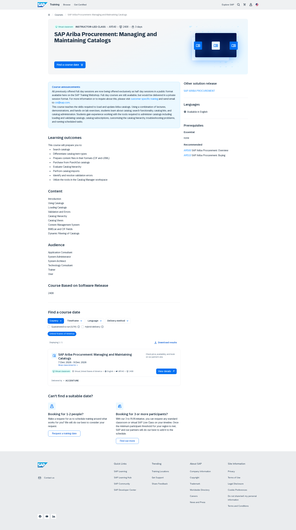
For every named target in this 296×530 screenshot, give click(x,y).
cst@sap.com (62, 102)
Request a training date (64, 433)
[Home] (49, 15)
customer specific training (144, 99)
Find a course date (68, 64)
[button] (56, 321)
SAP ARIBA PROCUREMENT (199, 91)
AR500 (187, 150)
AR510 (187, 155)
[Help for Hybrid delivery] (102, 326)
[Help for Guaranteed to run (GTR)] (78, 326)
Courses (59, 15)
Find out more (127, 441)
